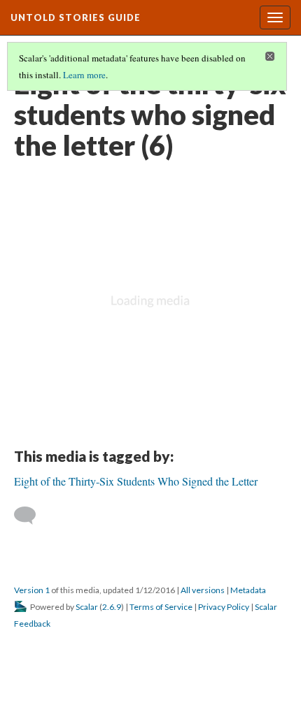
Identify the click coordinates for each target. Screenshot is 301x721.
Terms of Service (161, 607)
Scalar (87, 607)
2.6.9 (111, 607)
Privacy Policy (223, 607)
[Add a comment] (31, 516)
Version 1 (32, 590)
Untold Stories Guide (75, 17)
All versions (203, 590)
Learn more (84, 74)
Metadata (248, 590)
